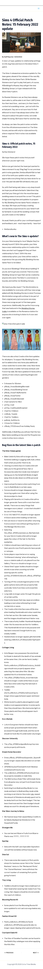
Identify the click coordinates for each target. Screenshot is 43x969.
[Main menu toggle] (38, 8)
